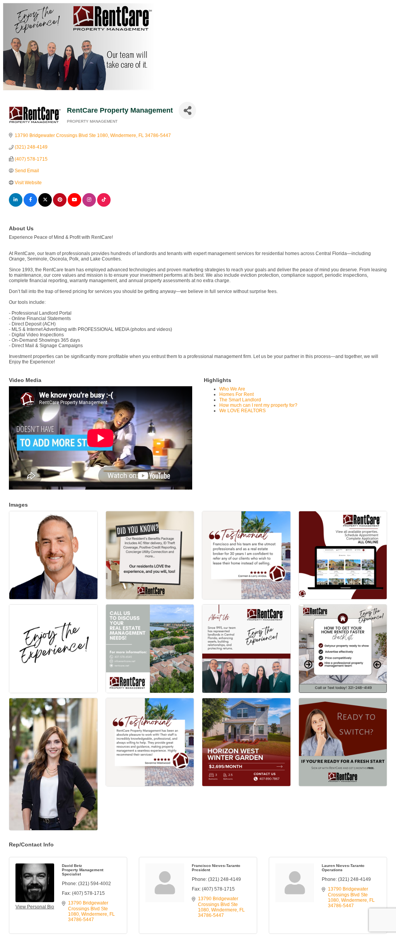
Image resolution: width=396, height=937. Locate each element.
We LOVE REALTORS (242, 410)
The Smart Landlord (240, 400)
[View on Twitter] (45, 205)
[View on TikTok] (104, 205)
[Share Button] (187, 110)
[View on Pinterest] (60, 205)
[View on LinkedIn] (15, 205)
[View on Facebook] (30, 205)
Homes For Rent (236, 394)
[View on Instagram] (89, 205)
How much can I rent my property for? (258, 405)
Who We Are (232, 389)
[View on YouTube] (74, 205)
